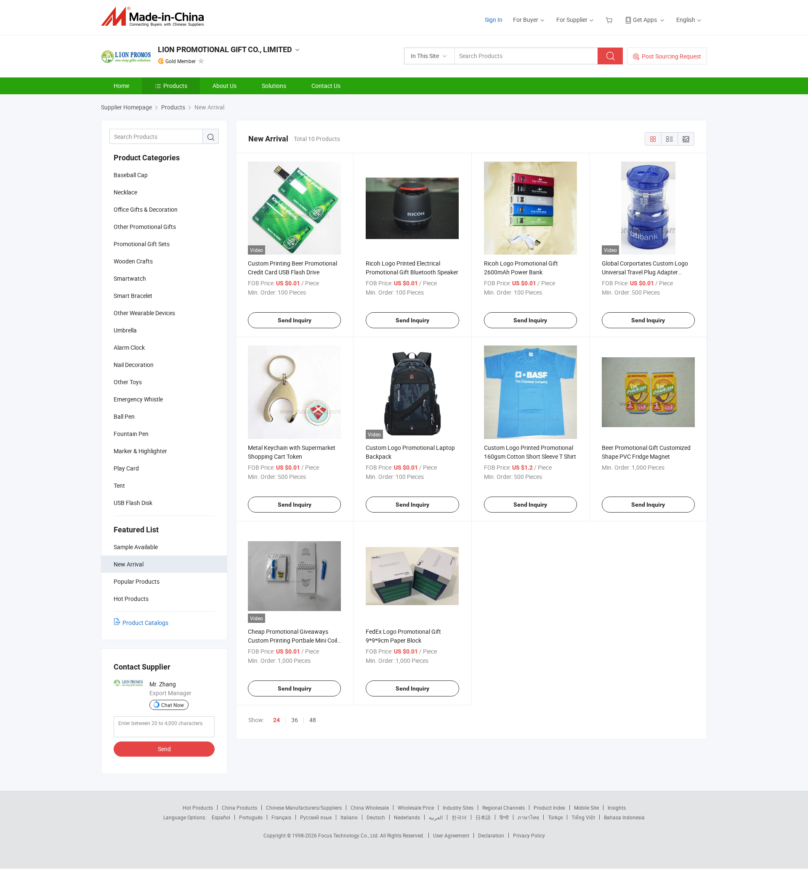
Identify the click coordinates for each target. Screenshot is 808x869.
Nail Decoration (134, 365)
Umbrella (125, 330)
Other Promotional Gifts (145, 227)
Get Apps (645, 20)
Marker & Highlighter (140, 451)
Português (251, 817)
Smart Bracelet (133, 296)
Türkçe (555, 817)
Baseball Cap (131, 175)
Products (175, 86)
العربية (436, 817)
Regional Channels (503, 807)
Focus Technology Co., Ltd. (349, 835)
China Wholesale (370, 807)
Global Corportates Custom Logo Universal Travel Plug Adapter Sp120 (645, 272)
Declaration (491, 835)
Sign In (493, 20)
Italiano (349, 817)
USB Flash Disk (133, 503)
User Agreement (451, 835)
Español (221, 817)
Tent (119, 485)
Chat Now (172, 705)
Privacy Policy (529, 835)
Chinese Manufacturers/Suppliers (304, 807)
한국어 (459, 817)
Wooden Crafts (133, 261)
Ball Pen (124, 416)
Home (121, 86)
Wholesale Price (416, 807)
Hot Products (198, 807)
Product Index (549, 807)
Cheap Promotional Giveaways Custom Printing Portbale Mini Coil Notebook (292, 640)
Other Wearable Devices (144, 313)
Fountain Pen (131, 434)
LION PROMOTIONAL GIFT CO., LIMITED (225, 49)
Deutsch (376, 817)
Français (281, 817)
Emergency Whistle (138, 399)
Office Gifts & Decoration (146, 209)
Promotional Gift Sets (142, 244)
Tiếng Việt (583, 817)
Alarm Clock (129, 347)
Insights (617, 807)
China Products (239, 807)
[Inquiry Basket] (610, 20)
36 (294, 720)
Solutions (274, 86)
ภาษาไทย (528, 817)
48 (312, 720)
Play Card (126, 468)
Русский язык (316, 817)
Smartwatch (130, 278)
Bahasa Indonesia (624, 817)
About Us (225, 86)
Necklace (125, 192)
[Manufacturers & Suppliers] (155, 17)
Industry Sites (458, 807)
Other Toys (128, 382)
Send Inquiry (294, 320)
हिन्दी (504, 817)
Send (164, 749)
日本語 (483, 817)
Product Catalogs (145, 623)
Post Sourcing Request (671, 56)
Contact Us (325, 86)
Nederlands (407, 817)
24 (276, 720)
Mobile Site (586, 807)
